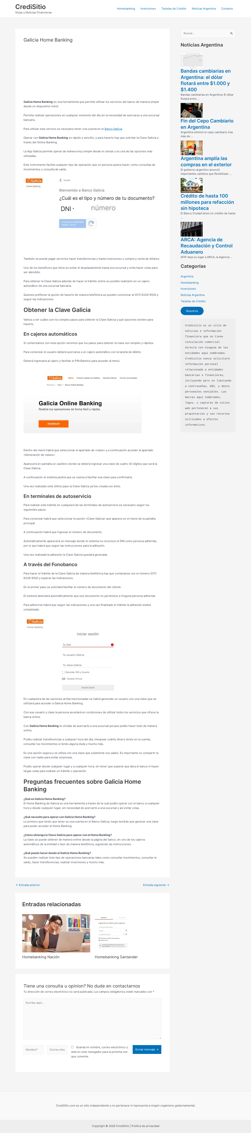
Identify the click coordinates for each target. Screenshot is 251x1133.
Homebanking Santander (116, 957)
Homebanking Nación (41, 957)
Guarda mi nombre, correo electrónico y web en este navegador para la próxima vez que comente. (99, 1051)
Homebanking (126, 8)
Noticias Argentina (204, 8)
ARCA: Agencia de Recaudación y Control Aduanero (207, 246)
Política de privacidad (145, 1126)
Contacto (227, 8)
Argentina (187, 276)
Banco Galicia (113, 129)
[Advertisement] (92, 74)
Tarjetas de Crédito (173, 8)
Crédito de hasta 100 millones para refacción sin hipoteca (207, 202)
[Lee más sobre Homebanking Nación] (56, 933)
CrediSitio (30, 6)
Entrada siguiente (156, 885)
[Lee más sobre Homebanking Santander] (129, 933)
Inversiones (148, 8)
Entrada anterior (28, 885)
